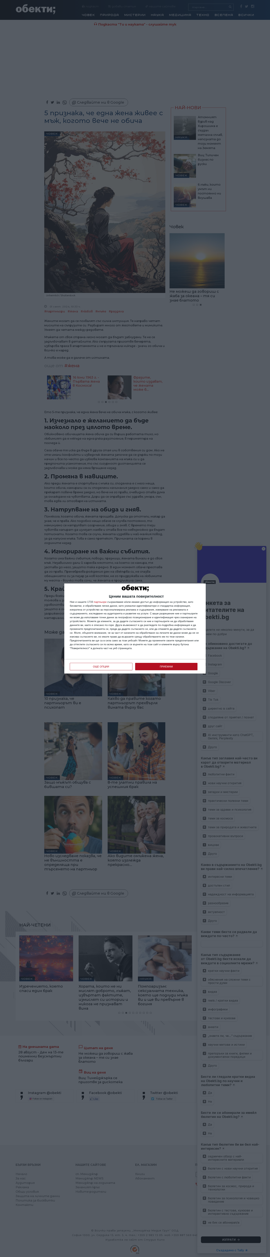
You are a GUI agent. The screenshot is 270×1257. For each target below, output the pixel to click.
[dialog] (135, 628)
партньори (100, 602)
